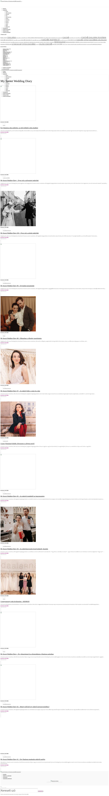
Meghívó (7, 22)
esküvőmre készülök (5, 42)
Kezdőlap (4, 774)
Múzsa (4, 59)
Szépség (7, 18)
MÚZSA (4, 8)
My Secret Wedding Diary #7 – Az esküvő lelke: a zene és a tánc (20, 391)
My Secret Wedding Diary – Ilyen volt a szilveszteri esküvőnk (20, 180)
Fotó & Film (5, 54)
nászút (92, 42)
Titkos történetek (8, 12)
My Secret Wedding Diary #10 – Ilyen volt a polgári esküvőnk (20, 233)
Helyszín (7, 21)
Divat (6, 15)
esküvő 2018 (72, 37)
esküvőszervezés (14, 42)
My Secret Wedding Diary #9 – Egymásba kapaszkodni (17, 286)
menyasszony (60, 42)
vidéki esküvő (71, 44)
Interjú (41, 42)
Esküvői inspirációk (6, 52)
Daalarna (11, 37)
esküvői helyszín (36, 40)
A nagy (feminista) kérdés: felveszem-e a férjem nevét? (18, 443)
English (4, 71)
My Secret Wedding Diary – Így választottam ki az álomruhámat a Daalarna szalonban (27, 654)
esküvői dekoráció (26, 40)
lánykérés (51, 42)
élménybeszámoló (96, 44)
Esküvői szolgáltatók (6, 32)
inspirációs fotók (34, 42)
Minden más (8, 26)
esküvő (66, 38)
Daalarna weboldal (6, 68)
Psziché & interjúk (6, 61)
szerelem (8, 44)
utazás (37, 44)
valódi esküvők (57, 44)
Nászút (7, 25)
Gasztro (7, 23)
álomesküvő (89, 44)
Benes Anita (4, 37)
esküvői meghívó (64, 40)
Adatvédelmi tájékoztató (7, 778)
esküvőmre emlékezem (98, 40)
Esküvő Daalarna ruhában (93, 37)
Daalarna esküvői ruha (22, 37)
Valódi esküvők (5, 65)
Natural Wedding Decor (84, 42)
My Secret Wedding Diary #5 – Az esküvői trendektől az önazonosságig (22, 496)
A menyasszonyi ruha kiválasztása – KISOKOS (15, 601)
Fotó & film (7, 19)
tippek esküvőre (29, 44)
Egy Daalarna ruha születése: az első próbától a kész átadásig (19, 128)
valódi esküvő (45, 44)
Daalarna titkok (6, 30)
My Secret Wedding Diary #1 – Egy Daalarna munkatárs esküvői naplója (23, 759)
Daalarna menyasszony (35, 37)
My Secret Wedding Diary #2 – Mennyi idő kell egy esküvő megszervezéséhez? (25, 707)
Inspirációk (5, 10)
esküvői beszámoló (7, 40)
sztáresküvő (16, 44)
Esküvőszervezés (8, 17)
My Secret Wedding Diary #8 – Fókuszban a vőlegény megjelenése (21, 338)
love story (46, 42)
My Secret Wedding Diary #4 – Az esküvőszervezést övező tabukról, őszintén (24, 549)
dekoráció (54, 37)
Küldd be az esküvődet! (7, 67)
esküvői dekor (17, 40)
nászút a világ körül (98, 42)
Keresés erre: (4, 787)
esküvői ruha (72, 40)
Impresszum (5, 777)
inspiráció (26, 42)
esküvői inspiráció (51, 40)
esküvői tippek (83, 40)
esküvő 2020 (78, 37)
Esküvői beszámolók (6, 29)
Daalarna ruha (47, 37)
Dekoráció (7, 14)
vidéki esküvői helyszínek (80, 44)
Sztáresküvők (5, 28)
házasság (21, 42)
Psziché (7, 11)
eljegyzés (59, 37)
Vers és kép (64, 44)
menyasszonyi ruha (72, 42)
